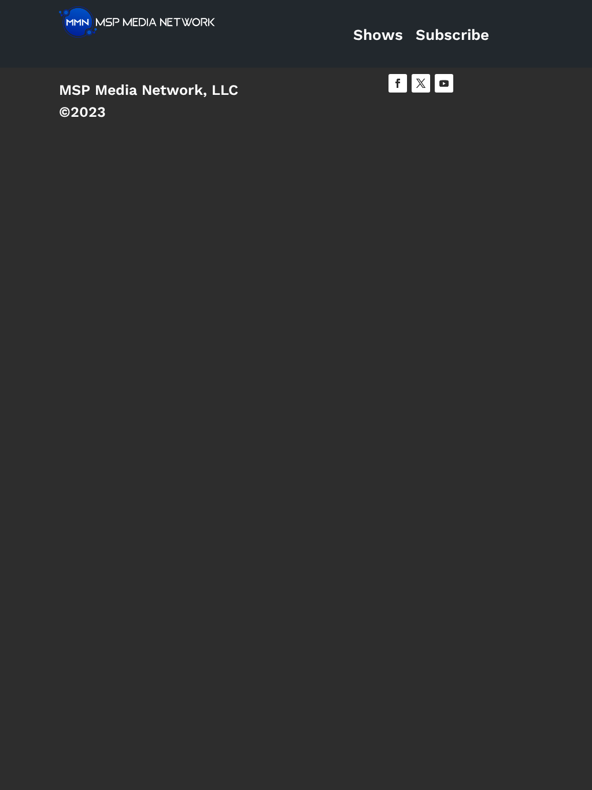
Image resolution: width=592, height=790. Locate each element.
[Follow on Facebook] (397, 83)
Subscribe (452, 34)
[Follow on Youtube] (444, 83)
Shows (378, 34)
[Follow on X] (421, 83)
